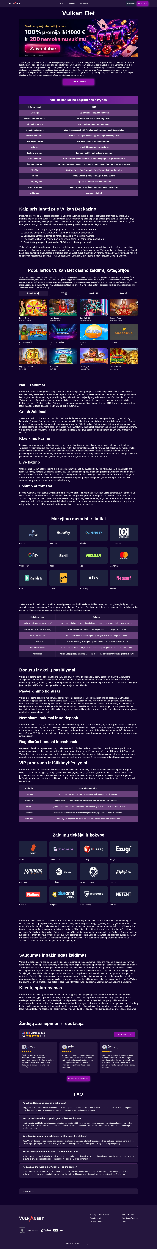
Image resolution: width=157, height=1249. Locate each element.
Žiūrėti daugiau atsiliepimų (78, 1078)
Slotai (122, 293)
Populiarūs (31, 293)
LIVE (62, 293)
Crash (91, 293)
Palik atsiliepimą (124, 1034)
